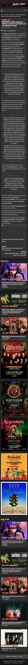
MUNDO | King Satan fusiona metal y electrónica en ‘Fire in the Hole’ (13, 337)
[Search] (26, 10)
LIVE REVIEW (4, 279)
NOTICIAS (11, 279)
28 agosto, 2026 (5, 314)
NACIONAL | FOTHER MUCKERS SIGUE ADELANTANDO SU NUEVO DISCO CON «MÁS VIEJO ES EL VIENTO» (13, 623)
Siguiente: (15, 253)
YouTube (20, 656)
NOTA (9, 19)
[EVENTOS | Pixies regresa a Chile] (14, 638)
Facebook (8, 656)
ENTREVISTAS (4, 19)
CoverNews (13, 662)
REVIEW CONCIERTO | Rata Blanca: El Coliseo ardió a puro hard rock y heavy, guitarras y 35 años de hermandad (14, 284)
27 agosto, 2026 (5, 339)
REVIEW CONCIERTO (18, 279)
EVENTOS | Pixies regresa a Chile (9, 648)
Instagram (14, 656)
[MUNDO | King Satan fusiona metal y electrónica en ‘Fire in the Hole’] (14, 326)
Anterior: (12, 248)
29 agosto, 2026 (5, 287)
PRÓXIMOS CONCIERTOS (14, 306)
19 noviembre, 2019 (6, 27)
